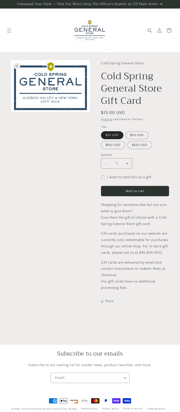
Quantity (106, 154)
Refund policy (89, 408)
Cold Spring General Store (37, 409)
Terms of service (133, 408)
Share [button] (109, 301)
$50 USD (137, 135)
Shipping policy (156, 408)
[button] (9, 30)
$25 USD (112, 135)
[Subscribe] (124, 378)
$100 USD (113, 145)
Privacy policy (110, 408)
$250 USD (139, 145)
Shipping (107, 119)
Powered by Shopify (65, 409)
